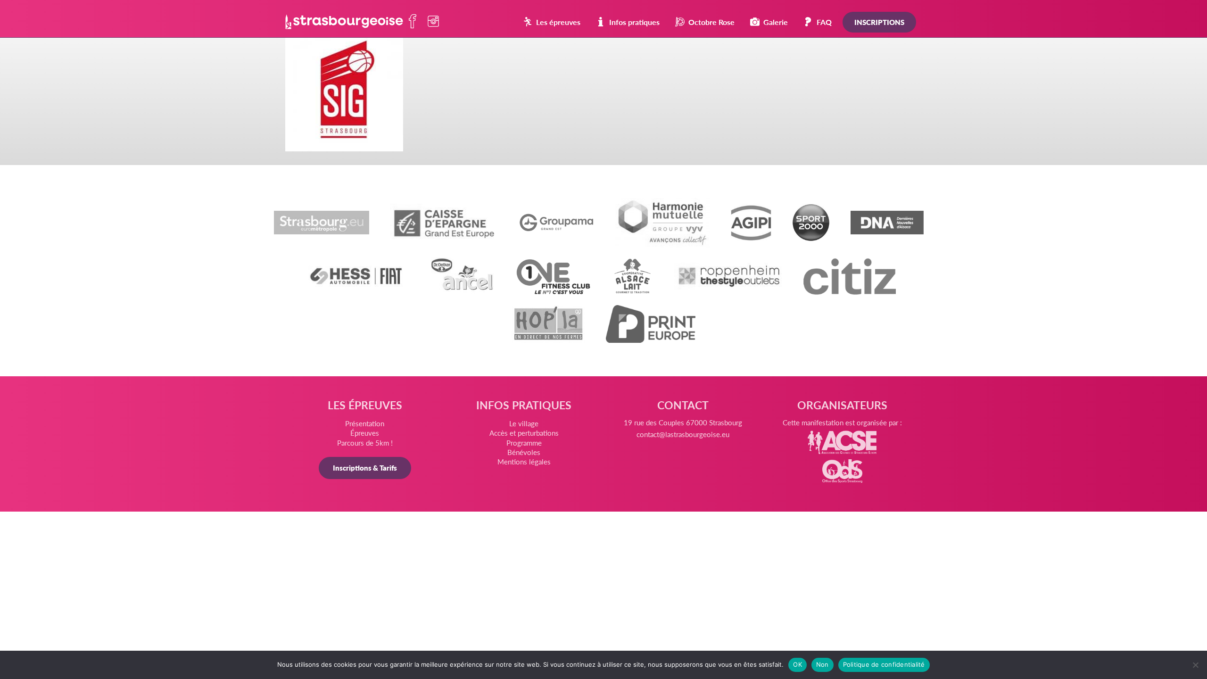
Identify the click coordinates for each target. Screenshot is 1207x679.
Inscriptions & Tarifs (365, 467)
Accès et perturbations (524, 433)
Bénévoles (523, 452)
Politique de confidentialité (884, 664)
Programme (524, 442)
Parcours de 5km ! (365, 442)
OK (797, 664)
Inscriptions (879, 22)
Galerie (775, 22)
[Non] (1195, 665)
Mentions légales (524, 461)
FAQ (824, 22)
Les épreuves (558, 22)
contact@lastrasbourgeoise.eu (683, 434)
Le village (523, 423)
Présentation (364, 423)
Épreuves (364, 433)
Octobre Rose (711, 22)
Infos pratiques (634, 22)
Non (822, 664)
